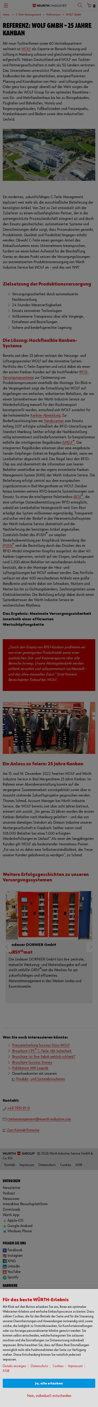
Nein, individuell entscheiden (49, 1396)
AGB (6, 1371)
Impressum (75, 1366)
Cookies (58, 1366)
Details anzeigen (14, 1366)
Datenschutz (39, 1366)
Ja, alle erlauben (49, 1383)
